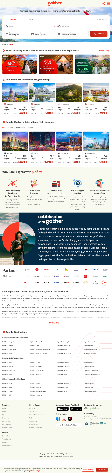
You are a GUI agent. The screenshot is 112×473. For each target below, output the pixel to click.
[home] (55, 3)
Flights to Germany (90, 391)
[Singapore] (69, 141)
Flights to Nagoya (7, 366)
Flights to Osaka (34, 362)
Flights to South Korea (64, 383)
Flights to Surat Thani (9, 349)
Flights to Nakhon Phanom (38, 353)
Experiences (6, 418)
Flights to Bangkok (8, 342)
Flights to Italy (6, 395)
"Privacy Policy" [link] (35, 471)
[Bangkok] (96, 92)
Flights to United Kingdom (37, 391)
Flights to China (34, 383)
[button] (30, 26)
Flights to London (62, 387)
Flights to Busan (62, 370)
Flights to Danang (35, 374)
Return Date (38, 33)
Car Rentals (6, 421)
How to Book (33, 421)
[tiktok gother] (70, 419)
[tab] (13, 19)
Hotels (4, 411)
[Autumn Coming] (19, 64)
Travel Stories (6, 439)
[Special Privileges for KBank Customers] (92, 64)
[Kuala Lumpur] (15, 141)
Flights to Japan (7, 383)
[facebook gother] (58, 419)
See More (54, 322)
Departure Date (13, 33)
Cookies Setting (88, 470)
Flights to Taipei (89, 366)
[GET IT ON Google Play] (76, 409)
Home (4, 44)
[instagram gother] (64, 419)
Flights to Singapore (8, 370)
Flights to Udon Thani (63, 345)
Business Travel (7, 427)
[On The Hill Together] (56, 64)
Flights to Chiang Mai (36, 342)
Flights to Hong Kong (63, 366)
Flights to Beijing (62, 374)
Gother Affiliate (7, 445)
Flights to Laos (7, 387)
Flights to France (62, 391)
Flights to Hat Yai (7, 345)
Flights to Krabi (34, 345)
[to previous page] (3, 3)
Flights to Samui (62, 349)
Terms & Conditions (35, 427)
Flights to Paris (88, 387)
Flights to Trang (7, 353)
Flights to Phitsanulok (64, 353)
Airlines (4, 442)
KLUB (4, 415)
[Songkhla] (69, 92)
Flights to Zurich (7, 391)
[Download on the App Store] (62, 409)
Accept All (102, 470)
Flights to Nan (88, 345)
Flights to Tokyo (7, 362)
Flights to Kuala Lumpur (37, 370)
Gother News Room (35, 415)
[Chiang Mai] (15, 92)
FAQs (31, 418)
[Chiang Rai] (42, 92)
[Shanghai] (96, 141)
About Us (32, 408)
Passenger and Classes (68, 33)
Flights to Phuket (89, 342)
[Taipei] (42, 141)
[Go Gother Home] (55, 3)
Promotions (6, 436)
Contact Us (33, 411)
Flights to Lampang (90, 353)
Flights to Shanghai (35, 366)
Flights (4, 408)
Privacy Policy (33, 424)
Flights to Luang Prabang (92, 374)
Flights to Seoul (89, 362)
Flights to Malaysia (35, 387)
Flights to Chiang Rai (63, 342)
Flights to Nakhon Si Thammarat (39, 349)
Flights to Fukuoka (63, 362)
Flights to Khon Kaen (90, 349)
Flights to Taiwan (89, 383)
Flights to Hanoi (7, 374)
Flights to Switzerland (36, 395)
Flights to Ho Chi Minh (91, 370)
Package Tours (7, 424)
